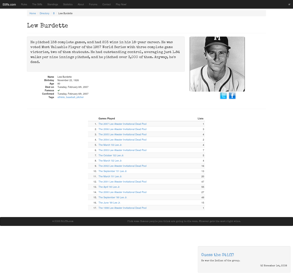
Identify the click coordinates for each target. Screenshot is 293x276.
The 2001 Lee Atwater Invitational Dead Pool (122, 181)
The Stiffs (37, 4)
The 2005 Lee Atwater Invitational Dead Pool (122, 134)
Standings (52, 4)
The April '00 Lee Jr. (109, 186)
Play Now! (121, 4)
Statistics (68, 4)
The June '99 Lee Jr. (110, 202)
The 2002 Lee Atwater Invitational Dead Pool (122, 165)
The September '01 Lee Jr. (113, 171)
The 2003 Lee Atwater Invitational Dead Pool (122, 150)
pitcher (80, 97)
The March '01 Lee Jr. (110, 176)
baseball (70, 97)
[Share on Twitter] (223, 95)
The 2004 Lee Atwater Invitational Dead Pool (122, 139)
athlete (61, 97)
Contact (106, 4)
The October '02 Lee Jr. (111, 155)
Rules (24, 4)
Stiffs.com (9, 4)
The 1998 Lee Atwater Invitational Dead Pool (122, 207)
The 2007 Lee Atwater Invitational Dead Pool (122, 123)
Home (33, 13)
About (81, 4)
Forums (93, 4)
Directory (44, 13)
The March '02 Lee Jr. (110, 160)
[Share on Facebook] (232, 95)
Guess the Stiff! (217, 255)
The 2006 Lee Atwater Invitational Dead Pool (122, 129)
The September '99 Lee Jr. (113, 197)
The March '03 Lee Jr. (110, 144)
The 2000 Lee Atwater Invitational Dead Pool (122, 192)
